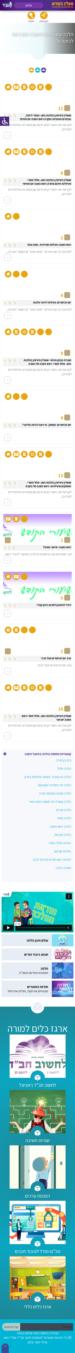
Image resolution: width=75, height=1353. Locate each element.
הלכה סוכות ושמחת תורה (55, 793)
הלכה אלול (64, 768)
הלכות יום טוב (62, 851)
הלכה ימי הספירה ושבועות (54, 785)
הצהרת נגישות (49, 1333)
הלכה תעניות (62, 834)
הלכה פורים (63, 810)
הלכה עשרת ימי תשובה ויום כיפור (50, 801)
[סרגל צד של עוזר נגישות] (4, 121)
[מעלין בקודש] (62, 7)
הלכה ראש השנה (60, 826)
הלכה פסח (64, 818)
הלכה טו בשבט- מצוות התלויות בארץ (47, 777)
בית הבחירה (63, 760)
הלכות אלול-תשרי (59, 843)
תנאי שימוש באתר (27, 1333)
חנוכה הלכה (63, 868)
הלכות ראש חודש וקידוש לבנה (52, 859)
